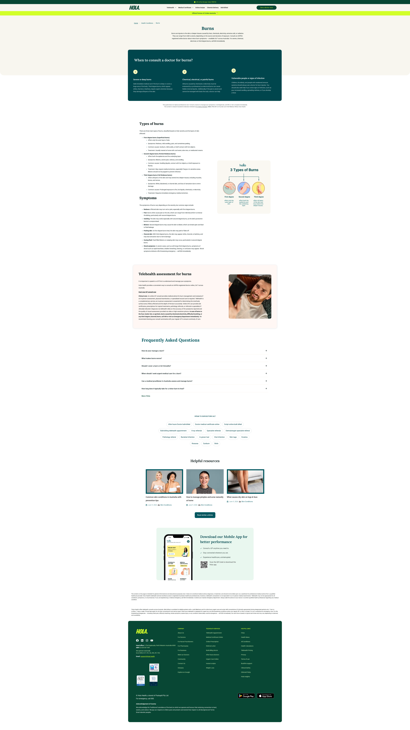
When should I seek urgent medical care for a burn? (161, 374)
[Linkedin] (142, 640)
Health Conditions (147, 23)
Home (136, 23)
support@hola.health (148, 656)
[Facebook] (137, 640)
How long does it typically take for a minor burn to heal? (163, 389)
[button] (205, 350)
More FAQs (146, 396)
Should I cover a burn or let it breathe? (156, 366)
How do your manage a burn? (153, 351)
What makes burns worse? (152, 358)
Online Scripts (200, 7)
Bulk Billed (224, 7)
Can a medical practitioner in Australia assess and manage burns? (167, 381)
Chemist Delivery (213, 7)
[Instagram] (147, 640)
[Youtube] (151, 640)
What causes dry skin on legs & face (242, 497)
